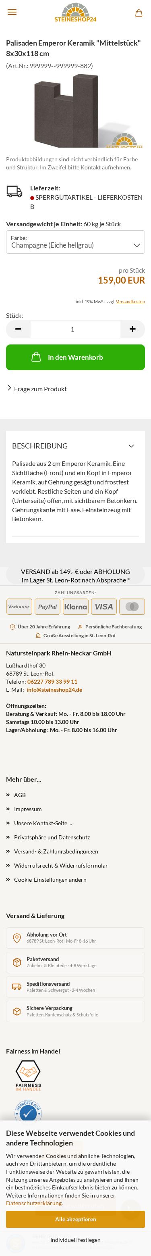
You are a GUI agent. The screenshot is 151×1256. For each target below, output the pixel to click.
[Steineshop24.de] (75, 12)
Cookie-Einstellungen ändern (50, 879)
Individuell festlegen (75, 1239)
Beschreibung (40, 445)
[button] (18, 329)
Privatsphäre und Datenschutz (52, 837)
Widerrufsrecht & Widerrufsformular (61, 865)
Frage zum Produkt (40, 388)
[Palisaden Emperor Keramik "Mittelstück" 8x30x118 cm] (75, 117)
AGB (20, 794)
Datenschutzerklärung (34, 1203)
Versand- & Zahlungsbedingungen (56, 851)
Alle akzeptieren (75, 1219)
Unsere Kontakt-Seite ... (43, 823)
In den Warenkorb (75, 357)
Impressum (28, 808)
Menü (12, 12)
